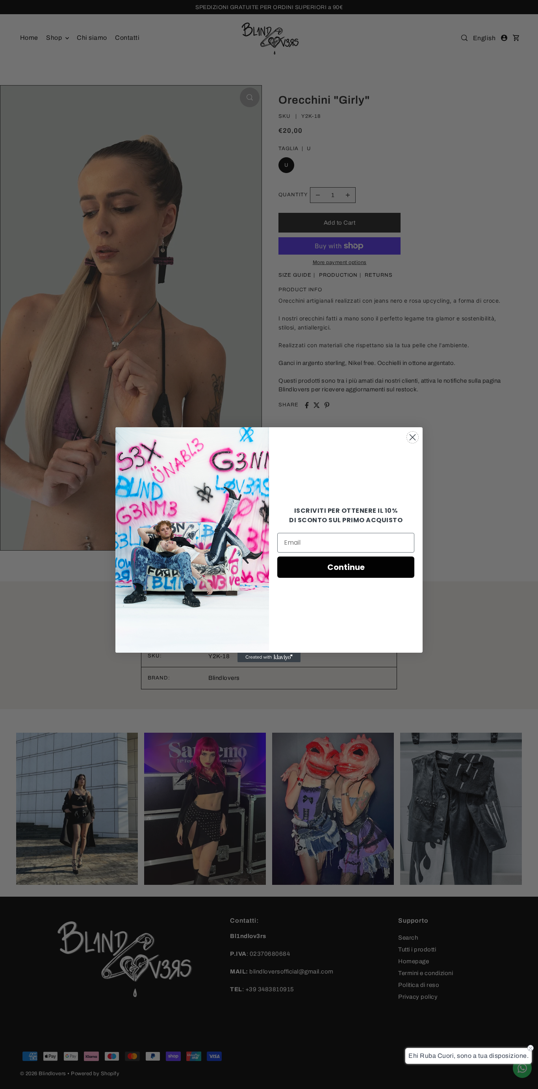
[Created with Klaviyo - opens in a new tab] (269, 657)
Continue (346, 567)
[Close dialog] (412, 437)
